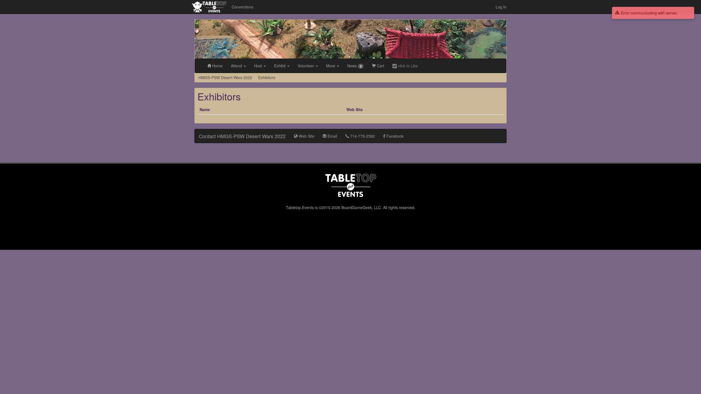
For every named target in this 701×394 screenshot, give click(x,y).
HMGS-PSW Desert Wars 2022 (225, 77)
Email (331, 136)
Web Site (306, 136)
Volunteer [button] (306, 65)
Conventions (242, 7)
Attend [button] (237, 65)
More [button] (331, 65)
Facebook (394, 136)
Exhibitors (266, 77)
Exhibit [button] (280, 65)
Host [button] (258, 65)
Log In (501, 7)
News (354, 66)
